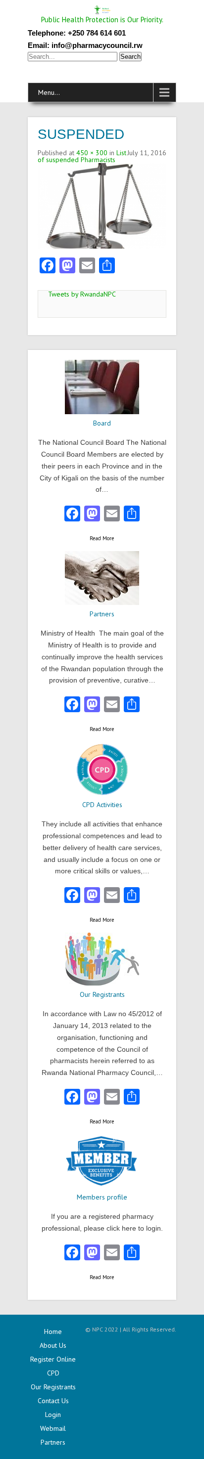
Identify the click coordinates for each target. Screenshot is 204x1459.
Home (53, 1331)
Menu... (49, 92)
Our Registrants (53, 1386)
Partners (53, 1442)
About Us (53, 1345)
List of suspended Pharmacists (82, 156)
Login (53, 1414)
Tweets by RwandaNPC (82, 294)
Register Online (53, 1359)
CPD (53, 1373)
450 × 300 (91, 152)
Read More (102, 538)
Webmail (53, 1428)
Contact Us (53, 1400)
